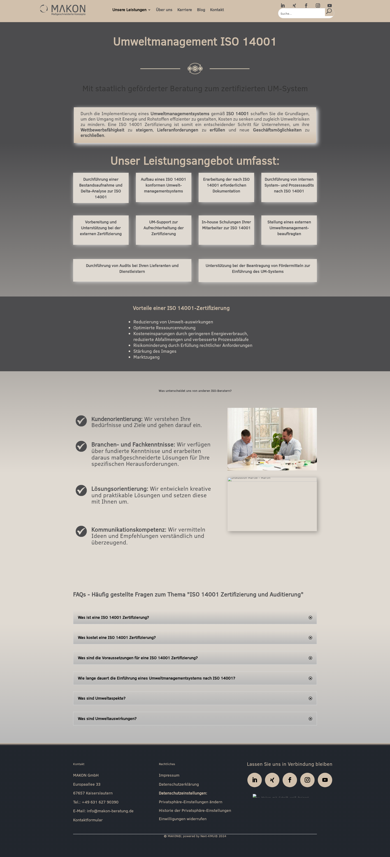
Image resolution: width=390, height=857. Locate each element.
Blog (201, 9)
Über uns (164, 9)
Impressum (169, 775)
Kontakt (217, 9)
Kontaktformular (88, 820)
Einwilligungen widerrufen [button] (183, 819)
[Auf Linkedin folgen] (282, 5)
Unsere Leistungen (129, 9)
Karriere (184, 9)
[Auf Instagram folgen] (317, 5)
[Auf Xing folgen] (294, 5)
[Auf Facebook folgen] (306, 5)
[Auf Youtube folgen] (329, 5)
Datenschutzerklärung (179, 784)
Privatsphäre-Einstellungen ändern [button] (190, 802)
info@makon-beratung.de (110, 811)
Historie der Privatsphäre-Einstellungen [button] (195, 810)
